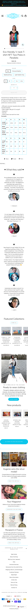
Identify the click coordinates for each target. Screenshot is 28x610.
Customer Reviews (14, 572)
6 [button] (11, 48)
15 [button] (22, 48)
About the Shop (14, 556)
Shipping (9, 63)
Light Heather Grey (19, 74)
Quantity (14, 84)
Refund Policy (14, 585)
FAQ (14, 562)
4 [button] (8, 48)
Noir (8, 71)
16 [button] (23, 48)
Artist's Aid (14, 579)
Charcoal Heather (16, 71)
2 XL (22, 81)
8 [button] (13, 48)
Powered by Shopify (14, 608)
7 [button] (12, 48)
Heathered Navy (8, 74)
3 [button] (7, 48)
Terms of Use (14, 582)
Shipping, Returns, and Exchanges (14, 569)
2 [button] (6, 48)
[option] (14, 3)
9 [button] (14, 48)
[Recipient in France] (14, 520)
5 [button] (9, 48)
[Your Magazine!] (14, 492)
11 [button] (17, 48)
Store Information (14, 577)
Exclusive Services (14, 564)
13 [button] (19, 48)
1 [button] (4, 48)
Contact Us (14, 587)
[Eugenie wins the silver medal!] (14, 459)
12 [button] (18, 48)
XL (17, 81)
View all (14, 322)
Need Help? (14, 574)
